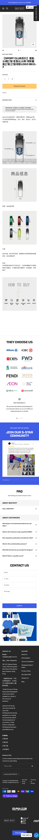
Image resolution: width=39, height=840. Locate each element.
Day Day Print (7, 54)
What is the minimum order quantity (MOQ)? (17, 532)
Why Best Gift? (26, 674)
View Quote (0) (36, 14)
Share (4, 92)
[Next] (36, 50)
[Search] (7, 8)
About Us (24, 654)
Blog (23, 681)
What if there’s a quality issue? (12, 556)
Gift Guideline (26, 658)
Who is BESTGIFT (8, 509)
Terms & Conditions (28, 661)
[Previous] (3, 50)
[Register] (32, 766)
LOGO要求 (5, 749)
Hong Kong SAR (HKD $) (10, 774)
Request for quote (19, 86)
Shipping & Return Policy (27, 666)
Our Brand (19, 833)
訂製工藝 (5, 746)
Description (7, 100)
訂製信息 (5, 742)
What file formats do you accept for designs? (17, 550)
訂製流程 (5, 739)
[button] (31, 7)
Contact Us (25, 678)
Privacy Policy (26, 671)
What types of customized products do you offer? (17, 525)
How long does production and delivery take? (17, 538)
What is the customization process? (14, 544)
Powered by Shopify (33, 781)
